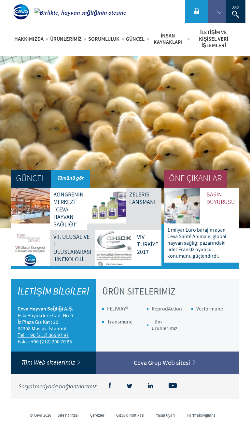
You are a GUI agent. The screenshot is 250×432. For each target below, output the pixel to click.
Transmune (119, 322)
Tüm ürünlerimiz (164, 325)
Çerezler (97, 415)
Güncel (135, 39)
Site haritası (68, 415)
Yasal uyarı (165, 415)
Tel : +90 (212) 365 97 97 (43, 335)
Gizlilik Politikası (130, 415)
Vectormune (209, 309)
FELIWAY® (117, 309)
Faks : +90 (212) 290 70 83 (45, 341)
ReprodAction (167, 309)
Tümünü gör (70, 178)
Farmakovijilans (201, 415)
